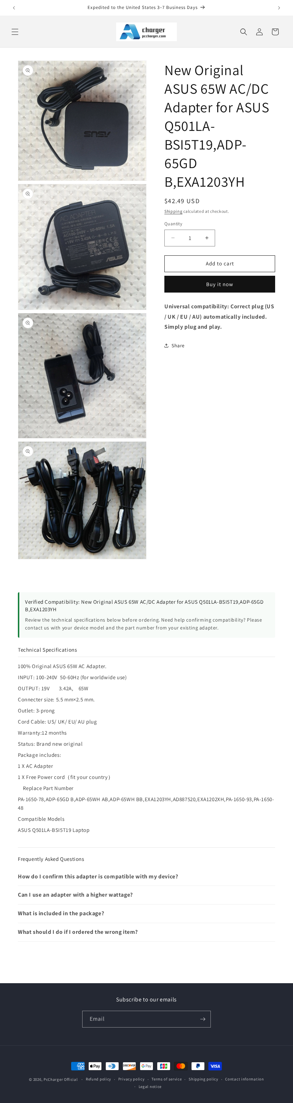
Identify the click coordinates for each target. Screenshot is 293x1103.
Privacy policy (131, 1079)
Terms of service (167, 1079)
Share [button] (178, 345)
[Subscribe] (202, 1019)
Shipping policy (203, 1079)
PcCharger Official (61, 1079)
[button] (15, 32)
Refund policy (98, 1079)
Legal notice (150, 1086)
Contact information (244, 1079)
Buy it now (219, 284)
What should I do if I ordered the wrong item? (78, 932)
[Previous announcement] (14, 8)
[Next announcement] (279, 8)
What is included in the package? (61, 913)
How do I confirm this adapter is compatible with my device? (98, 876)
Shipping (173, 211)
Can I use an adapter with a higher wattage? (75, 894)
